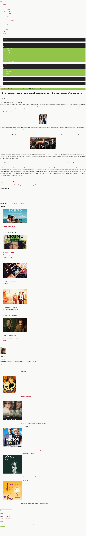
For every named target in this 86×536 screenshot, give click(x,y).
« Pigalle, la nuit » (14, 169)
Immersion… (24, 371)
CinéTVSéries (11, 20)
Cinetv (5, 88)
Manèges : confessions (26, 396)
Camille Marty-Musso (5, 359)
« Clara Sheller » (81, 169)
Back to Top (3, 526)
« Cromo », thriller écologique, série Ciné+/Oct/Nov (8, 255)
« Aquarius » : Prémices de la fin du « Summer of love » (10, 309)
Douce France (24, 185)
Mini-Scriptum (8, 25)
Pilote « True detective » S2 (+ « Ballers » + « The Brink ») (10, 338)
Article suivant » (82, 182)
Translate (22, 203)
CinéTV (7, 18)
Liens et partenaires (17, 524)
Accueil (4, 4)
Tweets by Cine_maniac (5, 518)
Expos (7, 29)
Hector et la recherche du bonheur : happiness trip (33, 450)
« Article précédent (4, 182)
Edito (4, 31)
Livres (7, 24)
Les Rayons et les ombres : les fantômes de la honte (33, 423)
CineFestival (8, 16)
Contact (4, 33)
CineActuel (8, 11)
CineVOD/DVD (9, 13)
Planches (7, 27)
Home (2, 88)
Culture (4, 22)
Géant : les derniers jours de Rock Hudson (31, 476)
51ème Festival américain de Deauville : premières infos (34, 503)
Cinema (4, 6)
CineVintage (8, 15)
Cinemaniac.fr (10, 524)
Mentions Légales (25, 524)
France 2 (31, 185)
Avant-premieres (9, 7)
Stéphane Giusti (38, 185)
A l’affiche (8, 9)
